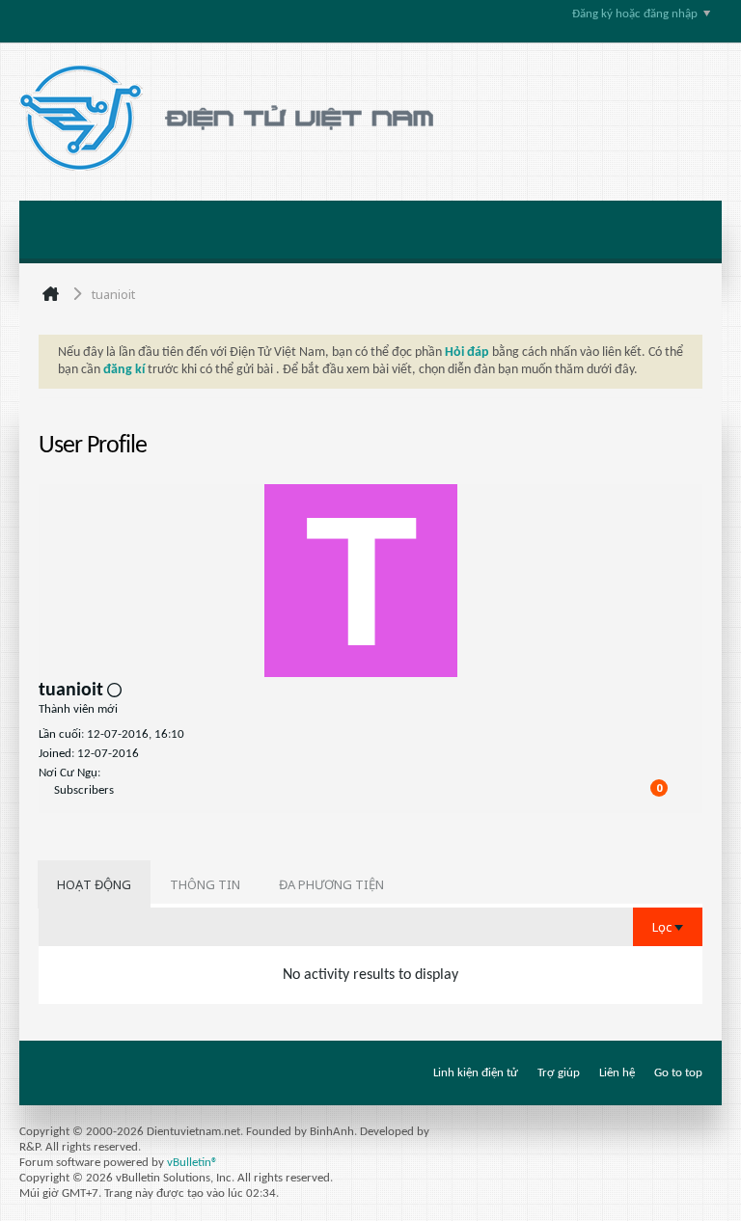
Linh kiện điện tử (475, 1073)
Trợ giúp (558, 1073)
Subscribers (84, 790)
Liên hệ (617, 1073)
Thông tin (205, 884)
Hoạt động (94, 884)
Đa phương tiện (331, 884)
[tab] (94, 884)
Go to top (678, 1073)
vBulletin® (192, 1162)
